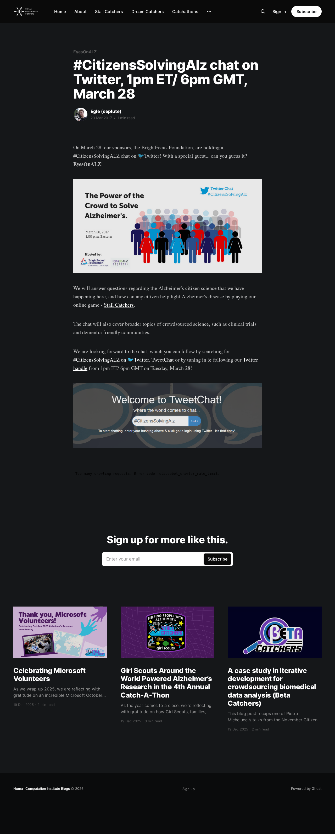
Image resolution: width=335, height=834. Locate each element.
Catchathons (185, 11)
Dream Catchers (147, 11)
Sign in (279, 11)
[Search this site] (263, 11)
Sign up (188, 789)
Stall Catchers (109, 11)
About (80, 11)
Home (60, 11)
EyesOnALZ (85, 51)
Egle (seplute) (106, 111)
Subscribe (306, 11)
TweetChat (163, 359)
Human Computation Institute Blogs (41, 788)
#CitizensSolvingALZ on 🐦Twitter (111, 359)
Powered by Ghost (306, 788)
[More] (209, 12)
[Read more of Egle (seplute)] (80, 114)
